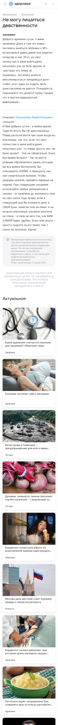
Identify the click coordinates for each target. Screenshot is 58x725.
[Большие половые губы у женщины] (29, 383)
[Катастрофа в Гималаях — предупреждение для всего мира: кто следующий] (29, 434)
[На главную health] (22, 4)
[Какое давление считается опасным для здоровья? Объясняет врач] (29, 332)
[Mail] (11, 4)
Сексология (27, 14)
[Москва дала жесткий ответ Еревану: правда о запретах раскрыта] (29, 588)
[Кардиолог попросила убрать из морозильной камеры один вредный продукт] (29, 537)
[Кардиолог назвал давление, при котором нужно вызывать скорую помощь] (29, 639)
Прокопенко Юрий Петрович (34, 117)
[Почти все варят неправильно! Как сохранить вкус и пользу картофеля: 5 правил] (29, 691)
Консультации (10, 14)
